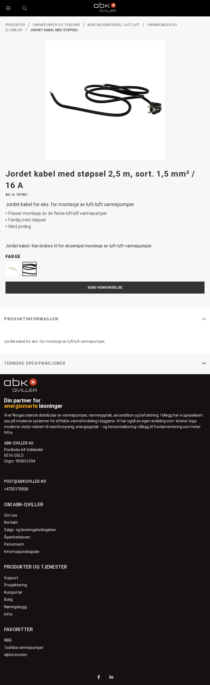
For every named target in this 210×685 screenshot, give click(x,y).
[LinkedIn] (111, 677)
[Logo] (105, 8)
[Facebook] (98, 677)
